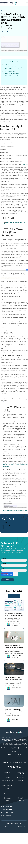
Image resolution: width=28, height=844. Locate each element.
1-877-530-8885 (16, 754)
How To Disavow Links (9, 71)
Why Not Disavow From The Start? (13, 75)
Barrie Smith (8, 519)
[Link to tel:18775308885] (23, 3)
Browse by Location (6, 806)
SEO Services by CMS (7, 812)
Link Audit (6, 64)
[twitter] (11, 767)
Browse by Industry (6, 809)
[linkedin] (14, 767)
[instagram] (17, 767)
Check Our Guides (6, 815)
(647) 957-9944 (19, 757)
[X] (5, 32)
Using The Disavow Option (12, 73)
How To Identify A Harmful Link (12, 61)
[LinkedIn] (7, 32)
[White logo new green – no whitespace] (14, 822)
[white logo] (14, 731)
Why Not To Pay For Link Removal (13, 68)
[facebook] (8, 767)
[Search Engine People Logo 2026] (9, 1)
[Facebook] (2, 32)
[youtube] (20, 767)
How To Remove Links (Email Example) (13, 67)
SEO (2, 10)
